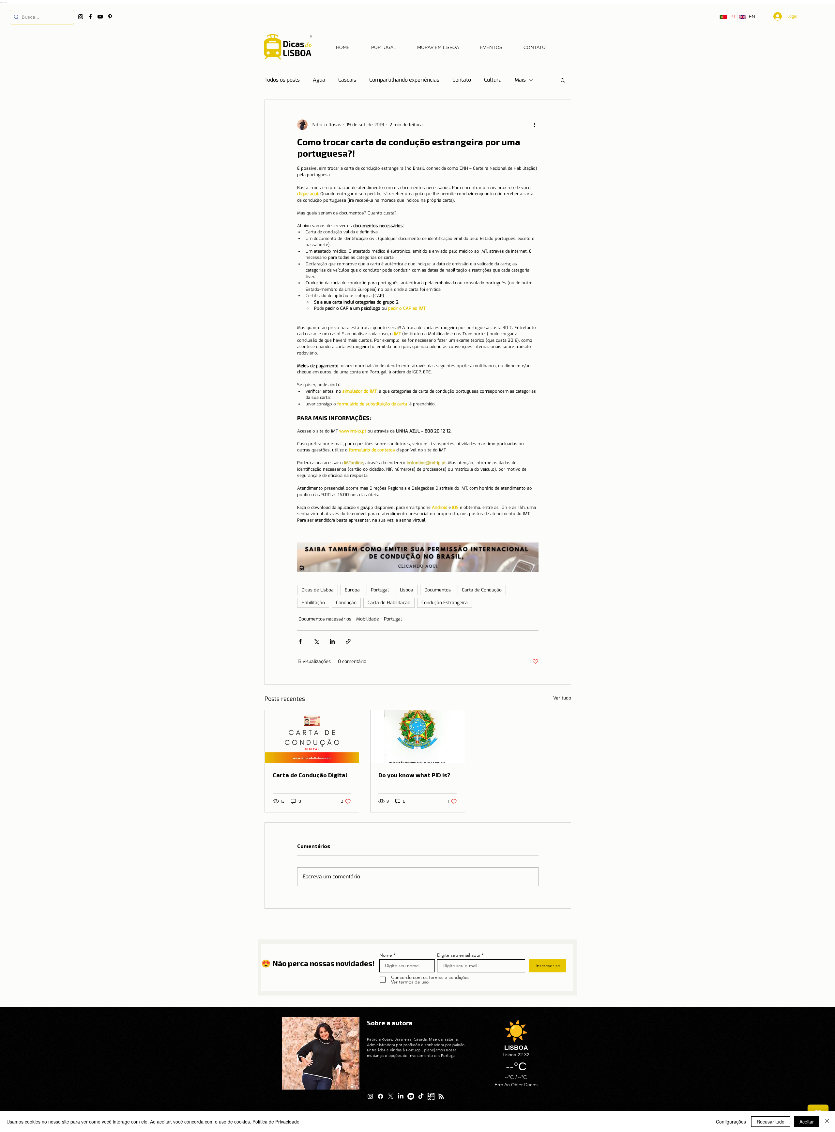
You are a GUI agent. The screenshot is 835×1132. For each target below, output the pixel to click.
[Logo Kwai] (431, 1096)
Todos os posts (282, 80)
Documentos (437, 590)
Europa (352, 590)
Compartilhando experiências (404, 80)
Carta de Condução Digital (310, 774)
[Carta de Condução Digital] (312, 736)
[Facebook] (90, 16)
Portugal (380, 590)
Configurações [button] (731, 1121)
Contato (461, 80)
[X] (390, 1096)
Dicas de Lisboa (317, 590)
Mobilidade (367, 619)
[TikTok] (421, 1096)
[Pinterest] (110, 16)
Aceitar (806, 1121)
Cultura (493, 80)
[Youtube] (410, 1096)
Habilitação (313, 603)
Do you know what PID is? (414, 774)
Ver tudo (562, 698)
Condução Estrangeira (444, 603)
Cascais (347, 80)
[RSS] (441, 1096)
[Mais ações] (535, 125)
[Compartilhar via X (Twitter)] (316, 641)
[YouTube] (100, 16)
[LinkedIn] (400, 1096)
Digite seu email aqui (458, 955)
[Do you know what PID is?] (418, 736)
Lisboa (406, 590)
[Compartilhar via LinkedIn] (332, 641)
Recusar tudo (770, 1121)
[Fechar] (827, 1121)
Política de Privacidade (275, 1121)
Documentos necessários (324, 619)
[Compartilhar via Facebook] (300, 641)
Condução (346, 603)
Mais (520, 80)
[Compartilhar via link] (348, 641)
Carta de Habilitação (389, 603)
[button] (563, 80)
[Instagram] (80, 16)
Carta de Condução (482, 590)
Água (319, 80)
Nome (385, 955)
